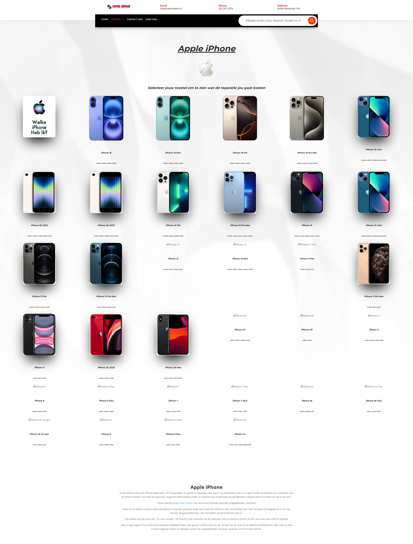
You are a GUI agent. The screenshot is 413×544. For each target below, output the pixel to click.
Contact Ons (135, 19)
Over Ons (151, 19)
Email (163, 5)
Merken (116, 19)
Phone (223, 5)
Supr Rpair (186, 502)
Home (104, 19)
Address (282, 5)
